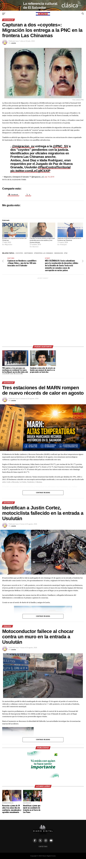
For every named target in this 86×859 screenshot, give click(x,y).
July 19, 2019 (49, 177)
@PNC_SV (60, 146)
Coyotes (19, 253)
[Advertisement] (43, 310)
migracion (59, 253)
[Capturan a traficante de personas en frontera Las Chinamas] (70, 230)
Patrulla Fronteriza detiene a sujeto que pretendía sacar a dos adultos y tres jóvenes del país (42, 240)
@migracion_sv (23, 146)
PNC (66, 253)
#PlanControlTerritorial (54, 167)
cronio (13, 43)
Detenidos (29, 253)
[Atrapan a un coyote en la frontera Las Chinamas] (15, 230)
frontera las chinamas (44, 253)
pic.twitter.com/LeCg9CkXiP (30, 170)
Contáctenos (43, 846)
